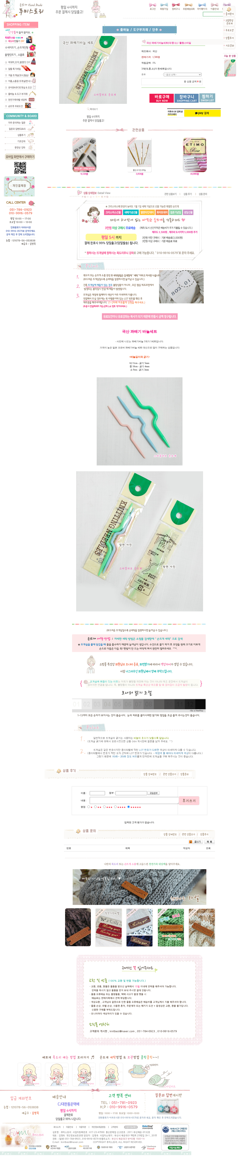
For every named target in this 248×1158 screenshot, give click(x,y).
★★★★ (121, 807)
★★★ (109, 807)
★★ (99, 807)
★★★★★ (135, 807)
